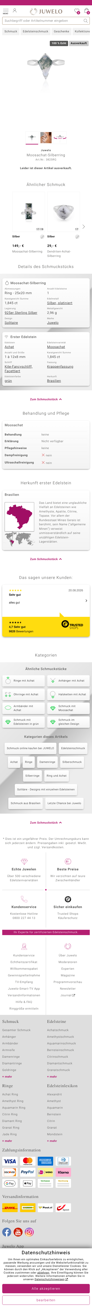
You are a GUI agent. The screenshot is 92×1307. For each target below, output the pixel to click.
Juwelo (53, 322)
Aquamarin (55, 1108)
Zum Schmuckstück (44, 399)
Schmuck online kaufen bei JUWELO (30, 748)
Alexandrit (54, 1094)
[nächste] (83, 226)
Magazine (68, 975)
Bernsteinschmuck (60, 1050)
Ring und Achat (57, 776)
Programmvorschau (68, 982)
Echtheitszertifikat (23, 962)
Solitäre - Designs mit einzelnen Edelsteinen (46, 790)
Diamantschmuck (59, 1063)
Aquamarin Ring (13, 1108)
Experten (67, 969)
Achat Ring (10, 1094)
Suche (86, 20)
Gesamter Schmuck (16, 1030)
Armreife (8, 1050)
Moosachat (56, 347)
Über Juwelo (68, 955)
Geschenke (61, 31)
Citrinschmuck (57, 1057)
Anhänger (9, 1037)
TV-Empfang (24, 982)
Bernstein (54, 1114)
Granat (52, 1128)
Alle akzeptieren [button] (46, 1288)
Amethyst (54, 1101)
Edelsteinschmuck (35, 31)
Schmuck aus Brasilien (25, 803)
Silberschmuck (72, 762)
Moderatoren (68, 962)
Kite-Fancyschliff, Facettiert (18, 369)
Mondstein (55, 1134)
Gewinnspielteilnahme (24, 975)
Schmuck (10, 31)
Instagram (29, 1232)
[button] (5, 11)
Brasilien (54, 381)
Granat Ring (10, 1128)
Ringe (28, 762)
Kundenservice (24, 955)
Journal (66, 995)
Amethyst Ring (12, 1101)
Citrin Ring (10, 1114)
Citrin (51, 1121)
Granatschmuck (58, 1070)
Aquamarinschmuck (61, 1043)
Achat (9, 347)
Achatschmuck (58, 1030)
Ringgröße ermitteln (23, 1009)
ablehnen (43, 1273)
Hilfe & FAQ (24, 1002)
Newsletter (68, 989)
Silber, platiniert (59, 303)
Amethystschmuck (60, 1037)
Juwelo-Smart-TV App (24, 989)
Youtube (18, 1232)
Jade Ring (9, 1134)
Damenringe (47, 762)
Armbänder (10, 1043)
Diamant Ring (12, 1121)
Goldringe (9, 1070)
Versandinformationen (24, 995)
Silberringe (32, 776)
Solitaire (11, 322)
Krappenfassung (60, 366)
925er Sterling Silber (21, 313)
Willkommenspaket (24, 969)
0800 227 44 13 (24, 918)
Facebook (6, 1232)
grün (8, 381)
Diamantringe (12, 1063)
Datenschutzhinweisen (50, 1280)
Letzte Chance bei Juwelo (64, 803)
